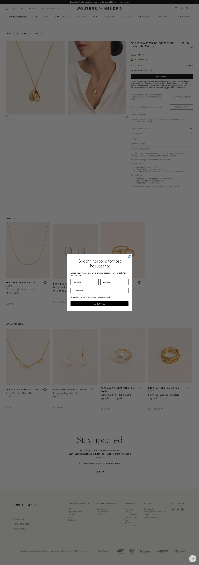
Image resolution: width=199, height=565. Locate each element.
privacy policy (106, 297)
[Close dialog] (129, 256)
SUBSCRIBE (99, 304)
